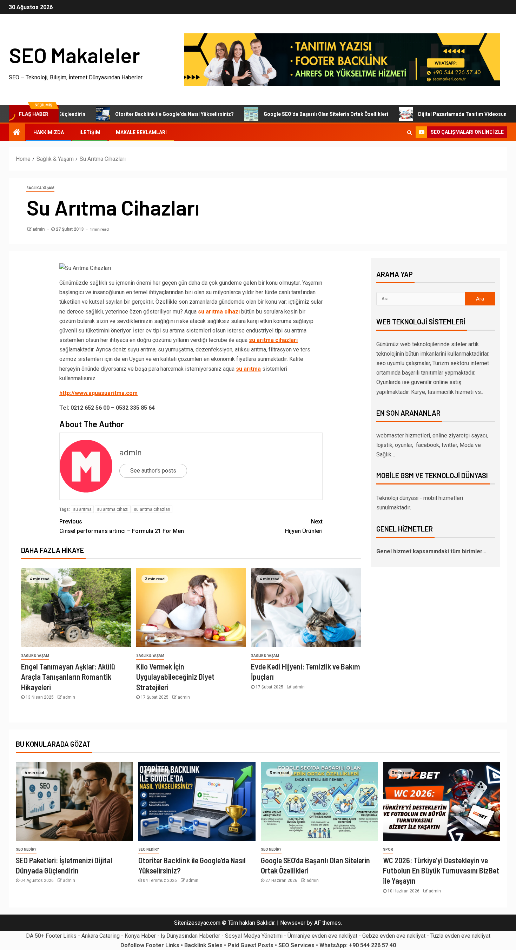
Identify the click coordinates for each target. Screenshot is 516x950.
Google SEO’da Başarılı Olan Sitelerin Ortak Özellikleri (301, 114)
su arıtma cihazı (219, 311)
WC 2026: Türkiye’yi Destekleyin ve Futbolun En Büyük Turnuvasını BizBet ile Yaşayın (441, 870)
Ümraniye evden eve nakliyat (322, 935)
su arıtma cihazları (273, 340)
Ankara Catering (100, 935)
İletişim (89, 132)
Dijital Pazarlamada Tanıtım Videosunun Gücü (446, 114)
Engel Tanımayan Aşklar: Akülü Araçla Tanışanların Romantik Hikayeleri (68, 677)
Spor (388, 849)
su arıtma (248, 368)
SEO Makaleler (74, 54)
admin (39, 229)
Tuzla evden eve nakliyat (460, 935)
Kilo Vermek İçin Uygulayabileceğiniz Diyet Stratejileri (175, 677)
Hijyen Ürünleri (304, 526)
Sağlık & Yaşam (40, 188)
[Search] (409, 132)
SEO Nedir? (26, 849)
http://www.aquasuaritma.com (98, 393)
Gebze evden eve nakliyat (393, 935)
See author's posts (153, 470)
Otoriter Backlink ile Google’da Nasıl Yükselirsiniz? (149, 114)
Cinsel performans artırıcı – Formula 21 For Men (121, 526)
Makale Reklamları (141, 132)
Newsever (292, 922)
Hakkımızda (48, 132)
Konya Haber (140, 935)
